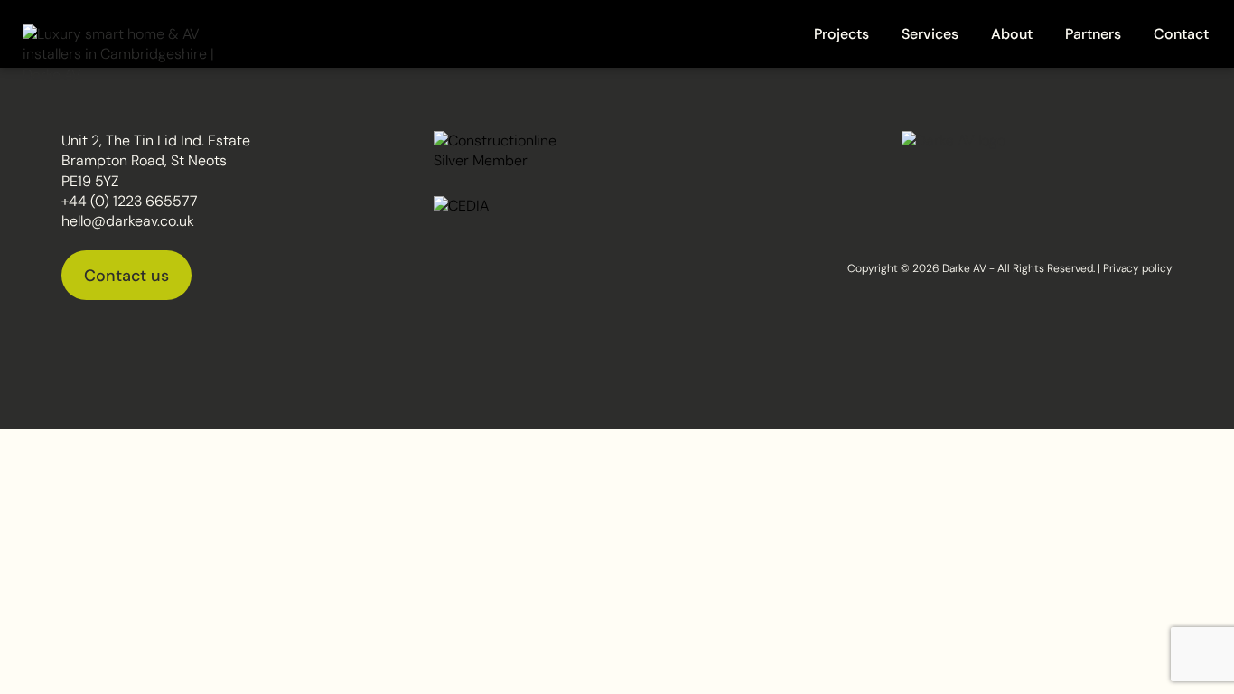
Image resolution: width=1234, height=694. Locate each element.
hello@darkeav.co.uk (127, 220)
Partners (1093, 33)
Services (930, 33)
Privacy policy (1138, 268)
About (1012, 33)
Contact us (126, 275)
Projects (841, 33)
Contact (1181, 33)
